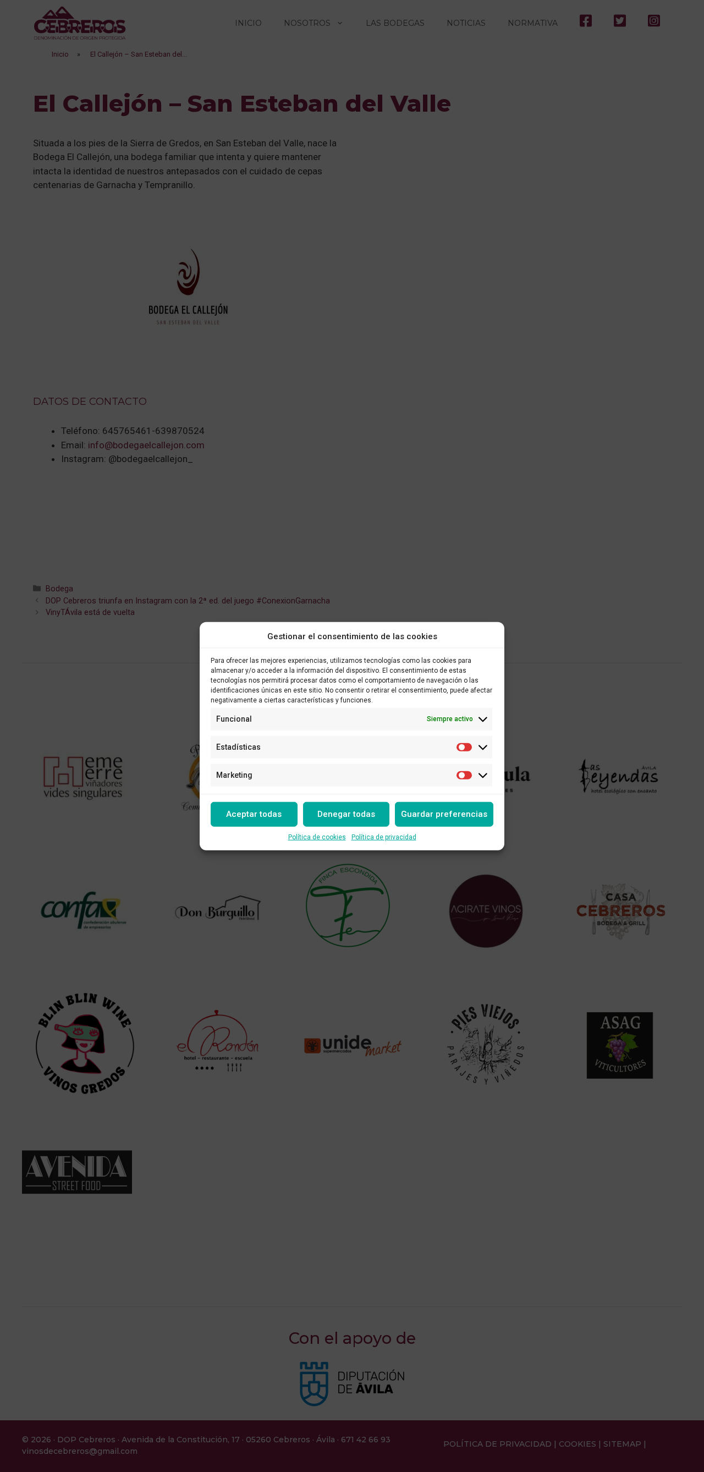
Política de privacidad (383, 837)
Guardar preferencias (444, 814)
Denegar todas (346, 814)
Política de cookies (317, 837)
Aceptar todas (254, 814)
